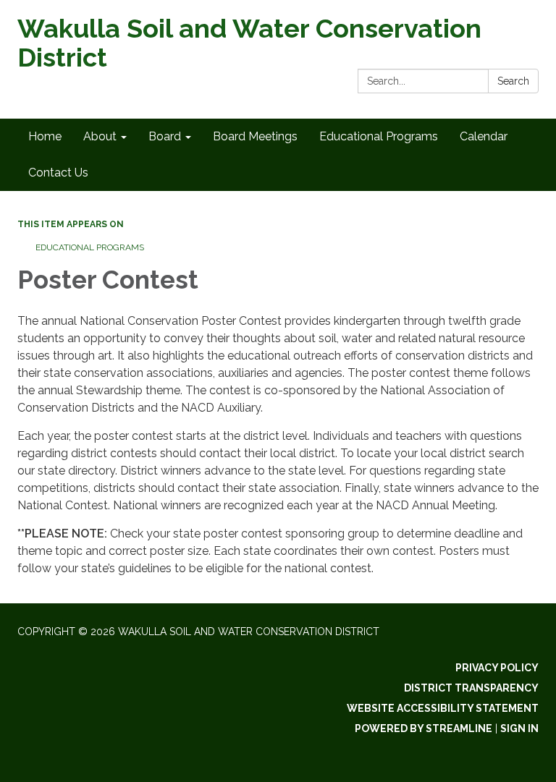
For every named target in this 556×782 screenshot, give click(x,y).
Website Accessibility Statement (443, 708)
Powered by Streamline (423, 728)
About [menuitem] (100, 136)
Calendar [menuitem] (483, 136)
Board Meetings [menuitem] (255, 136)
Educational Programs (89, 247)
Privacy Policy (497, 667)
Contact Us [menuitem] (58, 172)
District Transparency (471, 688)
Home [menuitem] (45, 136)
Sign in (519, 728)
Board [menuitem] (164, 136)
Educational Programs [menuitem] (378, 136)
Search (513, 81)
